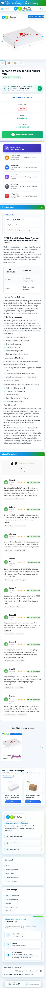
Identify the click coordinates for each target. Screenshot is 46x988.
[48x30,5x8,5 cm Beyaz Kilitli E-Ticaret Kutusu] (13, 787)
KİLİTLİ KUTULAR (18, 220)
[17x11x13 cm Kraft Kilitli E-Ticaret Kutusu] (33, 787)
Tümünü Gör (7, 776)
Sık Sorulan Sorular (12, 895)
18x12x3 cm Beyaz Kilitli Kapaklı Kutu (16, 755)
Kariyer (8, 903)
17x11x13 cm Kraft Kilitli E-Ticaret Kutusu (32, 796)
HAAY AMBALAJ (15, 974)
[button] (5, 9)
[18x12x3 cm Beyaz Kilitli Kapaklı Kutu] (12, 742)
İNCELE (5, 758)
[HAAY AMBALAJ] (14, 817)
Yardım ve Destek (12, 899)
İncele (14, 802)
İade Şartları (10, 873)
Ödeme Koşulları (11, 881)
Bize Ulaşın (10, 911)
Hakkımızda (10, 866)
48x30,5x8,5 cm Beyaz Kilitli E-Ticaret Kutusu (12, 796)
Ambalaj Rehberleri (12, 907)
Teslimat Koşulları (12, 877)
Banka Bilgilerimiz (12, 869)
